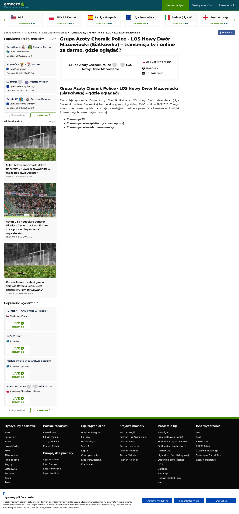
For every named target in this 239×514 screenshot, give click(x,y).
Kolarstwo (14, 341)
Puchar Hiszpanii (129, 446)
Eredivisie (87, 464)
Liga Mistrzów (51, 459)
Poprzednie (18, 115)
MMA (8, 450)
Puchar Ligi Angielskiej (133, 436)
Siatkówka (150, 68)
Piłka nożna (11, 455)
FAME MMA (202, 441)
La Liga (85, 436)
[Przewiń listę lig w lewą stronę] (4, 20)
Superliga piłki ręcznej (171, 459)
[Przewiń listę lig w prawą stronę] (234, 20)
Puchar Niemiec (129, 450)
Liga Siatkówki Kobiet (158, 62)
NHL (160, 482)
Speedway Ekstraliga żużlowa (24, 391)
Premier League (90, 432)
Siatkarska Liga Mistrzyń (172, 446)
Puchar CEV (164, 450)
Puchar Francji (128, 441)
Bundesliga (88, 441)
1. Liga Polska (51, 436)
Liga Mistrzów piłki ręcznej (173, 455)
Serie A (85, 446)
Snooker (9, 473)
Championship (90, 455)
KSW (199, 436)
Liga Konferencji (52, 468)
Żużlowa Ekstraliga (207, 450)
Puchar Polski (51, 446)
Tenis (8, 477)
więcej (53, 38)
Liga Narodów (51, 473)
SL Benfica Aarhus (23, 64)
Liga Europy (50, 464)
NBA (160, 464)
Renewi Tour (14, 335)
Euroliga (163, 468)
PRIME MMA (203, 446)
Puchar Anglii (127, 432)
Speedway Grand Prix (208, 455)
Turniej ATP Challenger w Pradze (26, 310)
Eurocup (163, 473)
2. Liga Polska (51, 441)
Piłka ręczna (12, 459)
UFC (198, 432)
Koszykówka (12, 446)
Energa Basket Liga (169, 477)
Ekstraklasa (49, 432)
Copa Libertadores (19, 51)
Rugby (8, 464)
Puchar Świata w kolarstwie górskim (28, 360)
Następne (43, 115)
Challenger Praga (18, 316)
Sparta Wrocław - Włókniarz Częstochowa (30, 386)
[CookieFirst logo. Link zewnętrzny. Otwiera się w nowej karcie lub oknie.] (4, 493)
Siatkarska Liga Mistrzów (172, 441)
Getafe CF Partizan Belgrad (28, 99)
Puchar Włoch (128, 455)
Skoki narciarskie (206, 459)
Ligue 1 (85, 450)
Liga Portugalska (91, 459)
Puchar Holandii (129, 459)
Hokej (8, 441)
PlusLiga (163, 432)
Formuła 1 (10, 436)
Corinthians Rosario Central (28, 47)
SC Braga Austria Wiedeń (27, 81)
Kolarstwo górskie (19, 366)
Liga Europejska (17, 69)
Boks (7, 432)
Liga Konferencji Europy (22, 86)
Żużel (8, 482)
